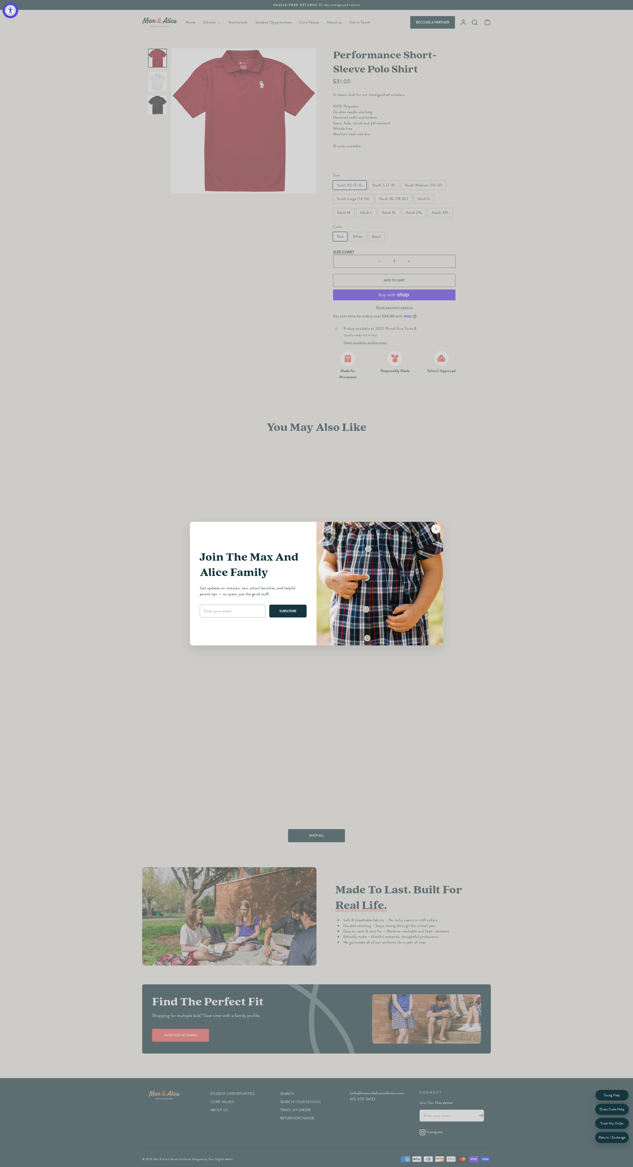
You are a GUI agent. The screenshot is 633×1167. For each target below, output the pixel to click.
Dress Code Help (612, 1109)
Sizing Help (612, 1095)
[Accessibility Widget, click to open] (10, 10)
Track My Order (612, 1123)
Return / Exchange (612, 1137)
